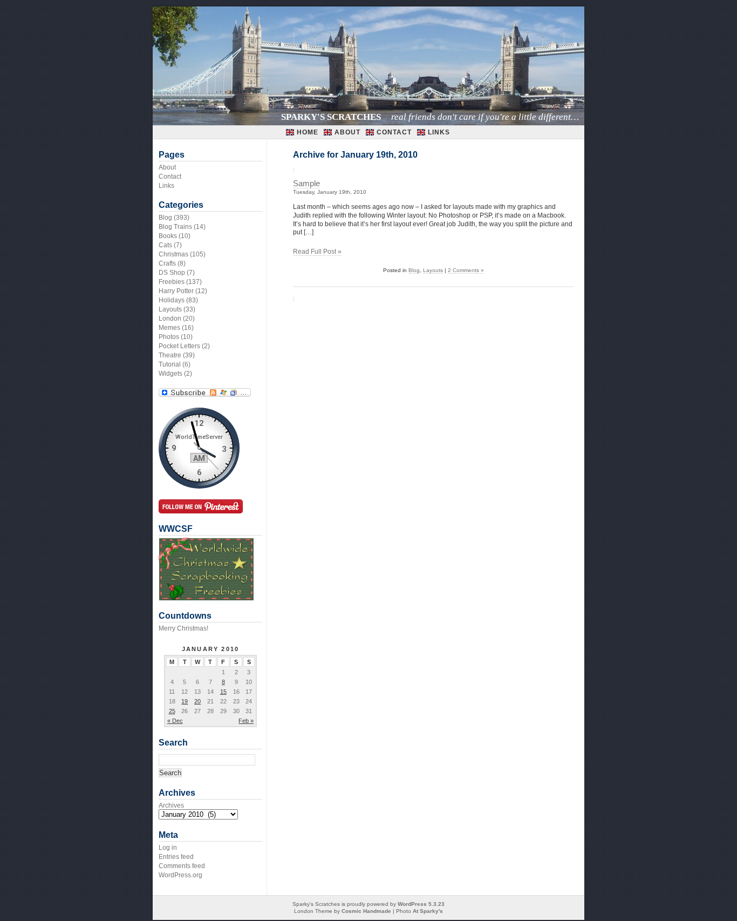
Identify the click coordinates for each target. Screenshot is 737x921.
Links (439, 132)
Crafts (167, 263)
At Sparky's (428, 911)
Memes (169, 327)
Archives (171, 805)
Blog (414, 270)
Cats (165, 245)
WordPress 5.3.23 (421, 904)
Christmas (173, 254)
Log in (168, 847)
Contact (394, 132)
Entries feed (176, 857)
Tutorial (170, 364)
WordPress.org (180, 875)
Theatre (170, 355)
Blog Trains (175, 227)
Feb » (246, 720)
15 (223, 691)
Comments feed (182, 866)
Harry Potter (176, 291)
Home (307, 132)
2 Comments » (466, 270)
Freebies (172, 282)
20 (197, 701)
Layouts (433, 270)
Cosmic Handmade (366, 911)
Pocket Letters (179, 346)
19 (184, 701)
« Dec (175, 720)
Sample (306, 183)
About (347, 132)
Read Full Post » (317, 251)
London (170, 318)
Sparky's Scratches (331, 117)
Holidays (172, 300)
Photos (169, 337)
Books (168, 236)
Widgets (170, 373)
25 (172, 711)
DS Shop (172, 272)
